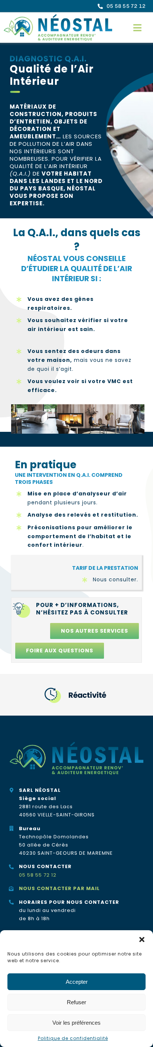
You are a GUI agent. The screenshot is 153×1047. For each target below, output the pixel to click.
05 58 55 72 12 (37, 875)
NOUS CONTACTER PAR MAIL (59, 888)
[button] (142, 939)
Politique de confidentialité (73, 1038)
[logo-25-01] (58, 17)
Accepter (77, 982)
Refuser (76, 1002)
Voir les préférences (76, 1022)
